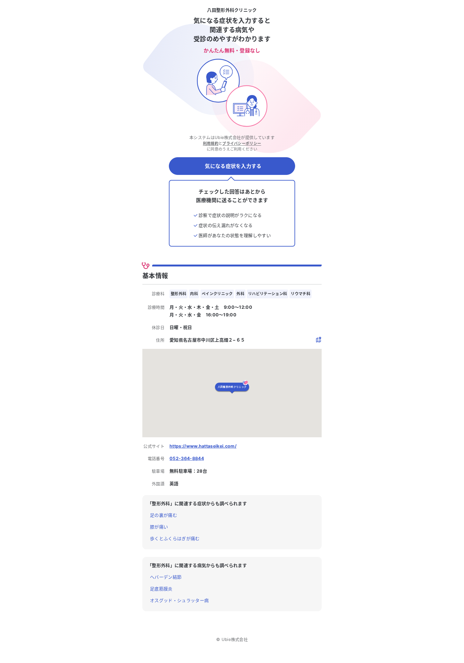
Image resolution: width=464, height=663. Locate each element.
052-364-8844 (187, 458)
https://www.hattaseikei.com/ (203, 446)
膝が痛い (159, 526)
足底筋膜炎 (161, 588)
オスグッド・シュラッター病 (179, 600)
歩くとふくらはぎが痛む (175, 538)
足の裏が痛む (163, 515)
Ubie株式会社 (235, 639)
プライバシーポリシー (241, 143)
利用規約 (210, 143)
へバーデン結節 (165, 577)
